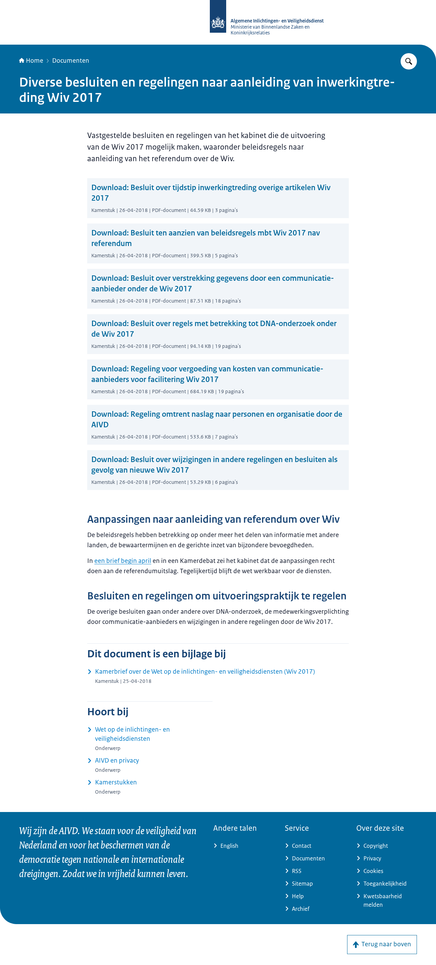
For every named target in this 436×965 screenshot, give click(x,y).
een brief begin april (122, 561)
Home (34, 61)
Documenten (70, 61)
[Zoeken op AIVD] (409, 61)
